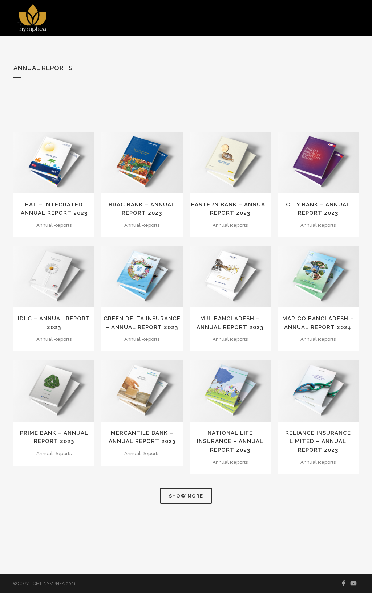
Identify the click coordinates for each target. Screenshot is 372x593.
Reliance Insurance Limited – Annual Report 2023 (318, 441)
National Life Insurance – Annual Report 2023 (230, 441)
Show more (186, 496)
